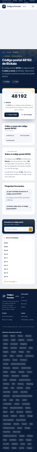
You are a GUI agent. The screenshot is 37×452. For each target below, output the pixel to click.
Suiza (29, 444)
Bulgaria (5, 352)
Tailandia (6, 448)
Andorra (5, 340)
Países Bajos (7, 424)
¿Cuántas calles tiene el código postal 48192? (17, 207)
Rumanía (30, 436)
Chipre (12, 356)
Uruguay (29, 448)
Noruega (29, 416)
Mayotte (5, 416)
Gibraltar (6, 376)
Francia (29, 372)
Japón (11, 400)
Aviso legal (24, 316)
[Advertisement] (18, 29)
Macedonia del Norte (16, 408)
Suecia (23, 444)
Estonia (5, 372)
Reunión (22, 436)
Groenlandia (15, 376)
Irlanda (28, 388)
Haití (13, 384)
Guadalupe (25, 376)
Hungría (5, 388)
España (5, 336)
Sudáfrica (15, 444)
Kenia (17, 400)
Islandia (15, 392)
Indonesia (20, 388)
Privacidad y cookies (27, 319)
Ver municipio (28, 114)
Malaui (5, 412)
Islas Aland (24, 392)
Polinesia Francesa (8, 428)
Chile (28, 352)
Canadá (13, 352)
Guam (5, 380)
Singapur (28, 440)
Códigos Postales (14, 6)
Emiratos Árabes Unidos (18, 364)
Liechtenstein (7, 404)
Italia (4, 400)
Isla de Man (6, 392)
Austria (5, 344)
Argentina (21, 340)
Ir (30, 229)
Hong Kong (29, 384)
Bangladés (23, 344)
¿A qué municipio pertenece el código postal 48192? (17, 193)
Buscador (24, 303)
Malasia (28, 408)
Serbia (21, 440)
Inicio (3, 52)
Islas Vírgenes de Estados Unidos (22, 396)
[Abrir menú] (33, 6)
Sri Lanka (6, 444)
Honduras (20, 384)
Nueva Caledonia (8, 420)
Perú (31, 424)
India (12, 388)
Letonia (24, 400)
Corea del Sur (29, 356)
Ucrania (21, 448)
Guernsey (6, 384)
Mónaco (22, 416)
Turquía (14, 448)
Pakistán (16, 424)
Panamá (24, 424)
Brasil (30, 348)
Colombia (19, 356)
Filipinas (13, 372)
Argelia (13, 340)
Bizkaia (9, 52)
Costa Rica (6, 360)
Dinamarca (23, 360)
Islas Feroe (6, 396)
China (5, 356)
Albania (20, 336)
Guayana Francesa (24, 380)
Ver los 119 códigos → (10, 281)
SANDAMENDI (10, 140)
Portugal (27, 428)
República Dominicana (10, 436)
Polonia (19, 428)
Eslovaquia (6, 368)
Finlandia (21, 372)
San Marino (13, 440)
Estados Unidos (26, 368)
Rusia (5, 440)
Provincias (24, 300)
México (23, 307)
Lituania (16, 404)
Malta (12, 412)
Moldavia (14, 416)
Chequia (21, 352)
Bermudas (14, 348)
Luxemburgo (26, 404)
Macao (5, 408)
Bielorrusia (23, 348)
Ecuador (5, 364)
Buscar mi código (7, 319)
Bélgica (5, 348)
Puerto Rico (6, 432)
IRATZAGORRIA (25, 135)
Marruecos (20, 412)
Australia (30, 340)
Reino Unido (16, 432)
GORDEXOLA (10, 135)
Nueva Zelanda (20, 420)
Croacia (15, 360)
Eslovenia (15, 368)
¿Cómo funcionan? (7, 316)
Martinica (29, 412)
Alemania (28, 336)
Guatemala (13, 380)
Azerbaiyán (14, 344)
